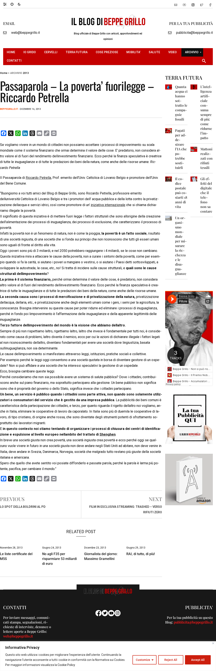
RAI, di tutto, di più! (140, 554)
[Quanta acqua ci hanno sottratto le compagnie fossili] (168, 87)
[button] (7, 4)
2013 (26, 73)
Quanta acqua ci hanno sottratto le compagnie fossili (181, 102)
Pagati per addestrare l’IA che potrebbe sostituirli (181, 149)
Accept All (198, 659)
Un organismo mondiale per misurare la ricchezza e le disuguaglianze (181, 246)
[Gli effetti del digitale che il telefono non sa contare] (193, 179)
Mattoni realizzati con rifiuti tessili (206, 158)
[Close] (213, 643)
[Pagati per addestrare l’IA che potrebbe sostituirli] (168, 130)
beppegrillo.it (9, 109)
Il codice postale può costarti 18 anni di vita (181, 193)
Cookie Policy (66, 665)
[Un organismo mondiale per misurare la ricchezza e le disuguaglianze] (168, 218)
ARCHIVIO (16, 73)
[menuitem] (11, 52)
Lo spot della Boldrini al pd (23, 506)
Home (3, 73)
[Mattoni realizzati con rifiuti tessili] (193, 149)
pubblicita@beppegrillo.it (194, 33)
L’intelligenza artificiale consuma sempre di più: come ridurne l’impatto (206, 112)
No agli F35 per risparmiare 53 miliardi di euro (59, 559)
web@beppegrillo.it (25, 33)
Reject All (170, 659)
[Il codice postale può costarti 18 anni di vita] (168, 179)
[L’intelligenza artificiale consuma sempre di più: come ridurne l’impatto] (193, 87)
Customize (143, 659)
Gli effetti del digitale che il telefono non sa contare (206, 195)
